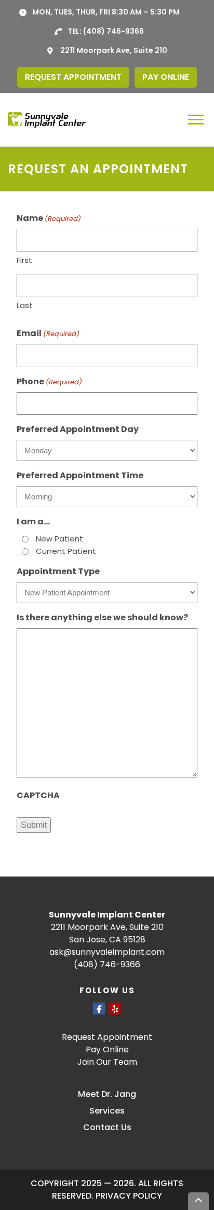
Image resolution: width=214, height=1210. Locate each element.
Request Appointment (107, 1037)
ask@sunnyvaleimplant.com (107, 952)
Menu (197, 120)
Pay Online (107, 1049)
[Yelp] (115, 1008)
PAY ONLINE (165, 77)
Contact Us (107, 1127)
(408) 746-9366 (113, 31)
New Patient (59, 538)
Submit (34, 824)
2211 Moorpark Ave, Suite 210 (113, 50)
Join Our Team (107, 1062)
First (24, 260)
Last (25, 305)
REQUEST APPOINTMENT (73, 77)
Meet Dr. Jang (107, 1094)
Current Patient (66, 551)
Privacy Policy (129, 1196)
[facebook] (99, 1008)
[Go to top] (198, 1201)
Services (107, 1111)
